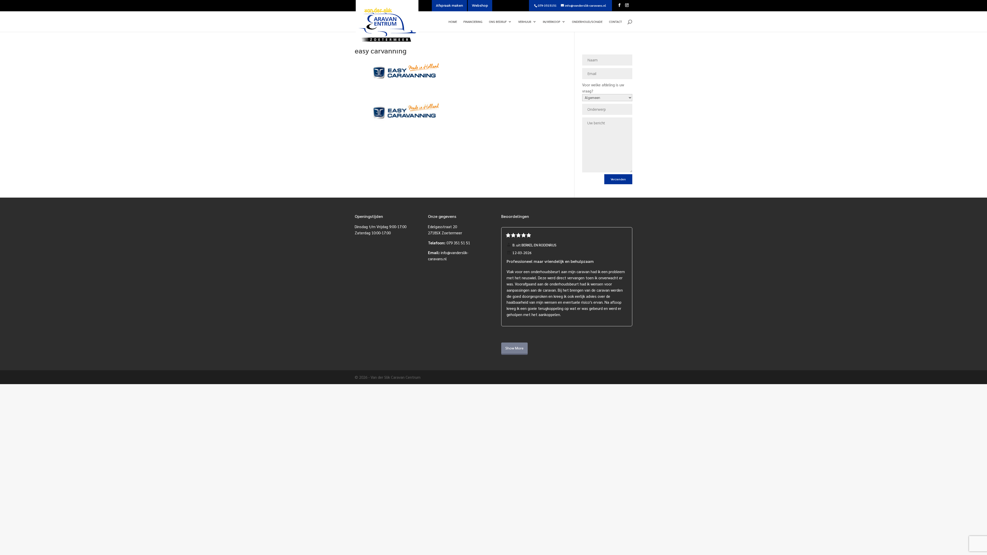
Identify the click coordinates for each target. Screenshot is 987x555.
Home (453, 22)
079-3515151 (547, 5)
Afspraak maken (449, 5)
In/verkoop (551, 22)
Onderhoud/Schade (587, 22)
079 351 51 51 (458, 242)
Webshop (480, 5)
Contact (615, 22)
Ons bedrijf (498, 22)
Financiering (472, 22)
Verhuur (524, 22)
